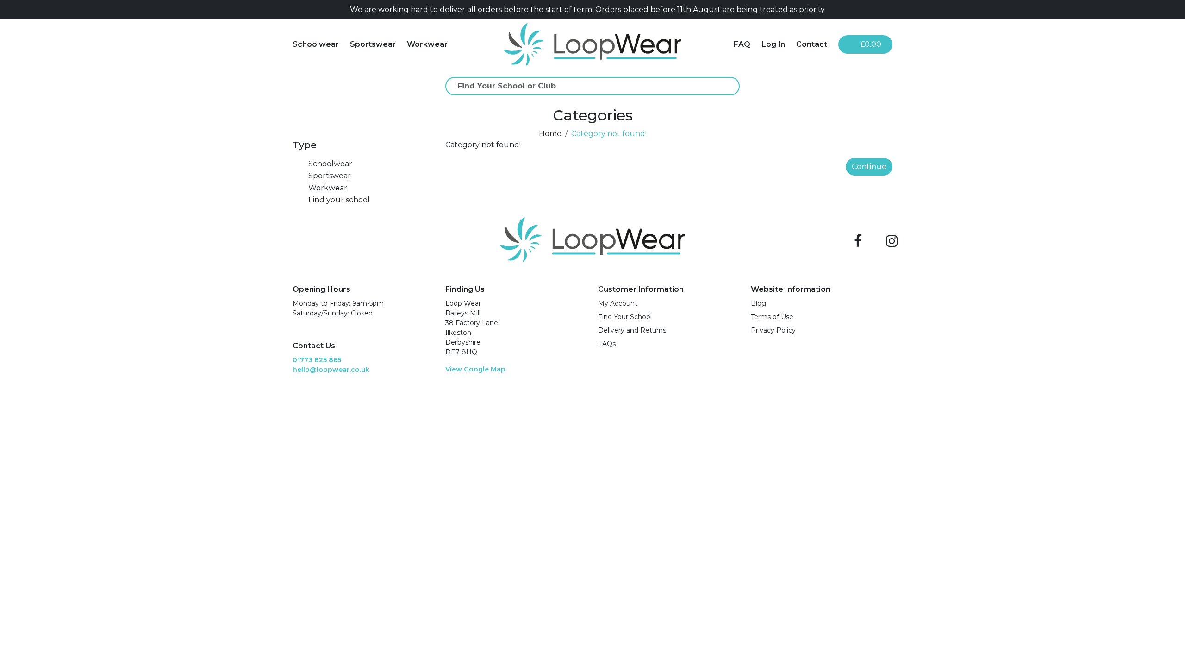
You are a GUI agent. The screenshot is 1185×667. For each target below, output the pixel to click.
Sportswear (373, 44)
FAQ (742, 44)
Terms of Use (772, 317)
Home (550, 133)
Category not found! (609, 133)
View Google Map (475, 369)
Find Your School (625, 317)
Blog (758, 303)
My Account (617, 303)
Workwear (427, 44)
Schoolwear (316, 44)
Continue (869, 166)
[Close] (889, 10)
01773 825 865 (317, 360)
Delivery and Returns (632, 330)
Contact (811, 44)
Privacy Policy (773, 330)
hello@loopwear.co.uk (331, 369)
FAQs (607, 344)
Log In (773, 44)
